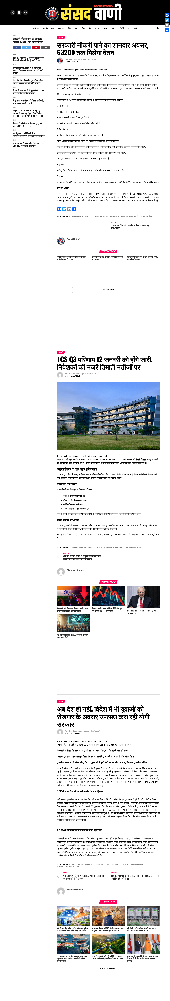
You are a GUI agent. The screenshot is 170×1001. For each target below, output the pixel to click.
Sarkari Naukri (102, 216)
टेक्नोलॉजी (121, 28)
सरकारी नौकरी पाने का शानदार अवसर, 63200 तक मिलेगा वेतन (27, 40)
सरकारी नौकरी (148, 216)
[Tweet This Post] (26, 47)
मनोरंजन (97, 28)
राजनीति (45, 28)
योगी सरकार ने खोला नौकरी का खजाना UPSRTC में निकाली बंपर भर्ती (28, 144)
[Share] (167, 30)
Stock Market (106, 506)
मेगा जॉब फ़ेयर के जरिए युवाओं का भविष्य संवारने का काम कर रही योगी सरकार (28, 81)
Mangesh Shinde (74, 335)
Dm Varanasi (78, 782)
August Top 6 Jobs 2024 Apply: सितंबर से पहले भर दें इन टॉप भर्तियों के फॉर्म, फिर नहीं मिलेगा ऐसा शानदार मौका (28, 113)
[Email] (167, 25)
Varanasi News (138, 782)
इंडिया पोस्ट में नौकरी (136, 216)
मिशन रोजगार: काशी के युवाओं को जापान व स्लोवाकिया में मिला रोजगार (28, 91)
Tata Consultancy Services (126, 506)
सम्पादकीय (61, 28)
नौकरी (135, 28)
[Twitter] (167, 20)
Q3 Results (93, 506)
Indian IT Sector (79, 506)
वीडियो (112, 28)
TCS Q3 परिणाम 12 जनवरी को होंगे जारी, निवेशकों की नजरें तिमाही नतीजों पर (29, 59)
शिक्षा (83, 28)
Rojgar (111, 782)
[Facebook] (167, 15)
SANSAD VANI (72, 62)
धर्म (128, 28)
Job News (77, 216)
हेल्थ (105, 28)
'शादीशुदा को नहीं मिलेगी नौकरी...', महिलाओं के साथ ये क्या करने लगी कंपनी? (29, 134)
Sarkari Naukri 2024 (119, 216)
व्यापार (77, 28)
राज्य (52, 28)
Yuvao (76, 785)
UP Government (122, 782)
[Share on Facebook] (17, 47)
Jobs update (88, 216)
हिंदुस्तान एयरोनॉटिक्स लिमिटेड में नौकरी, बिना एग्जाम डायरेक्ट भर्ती (28, 101)
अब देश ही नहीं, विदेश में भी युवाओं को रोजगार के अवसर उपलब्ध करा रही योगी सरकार (28, 70)
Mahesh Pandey (73, 651)
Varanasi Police (65, 785)
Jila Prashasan (99, 782)
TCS (141, 506)
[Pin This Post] (36, 47)
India (88, 782)
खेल (90, 28)
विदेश (69, 28)
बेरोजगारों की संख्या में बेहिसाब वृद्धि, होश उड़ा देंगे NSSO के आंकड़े (28, 124)
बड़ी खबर (36, 28)
